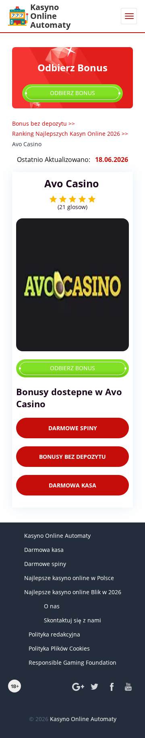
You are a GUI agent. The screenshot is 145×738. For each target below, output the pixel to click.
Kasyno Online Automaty (57, 535)
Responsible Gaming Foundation (72, 662)
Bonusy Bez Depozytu (72, 456)
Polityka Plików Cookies (59, 648)
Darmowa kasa (44, 550)
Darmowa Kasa (72, 485)
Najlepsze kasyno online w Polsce (69, 578)
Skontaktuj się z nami (72, 620)
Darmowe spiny (45, 564)
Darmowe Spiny (72, 428)
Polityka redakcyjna (54, 634)
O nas (52, 606)
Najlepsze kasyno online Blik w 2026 (72, 592)
